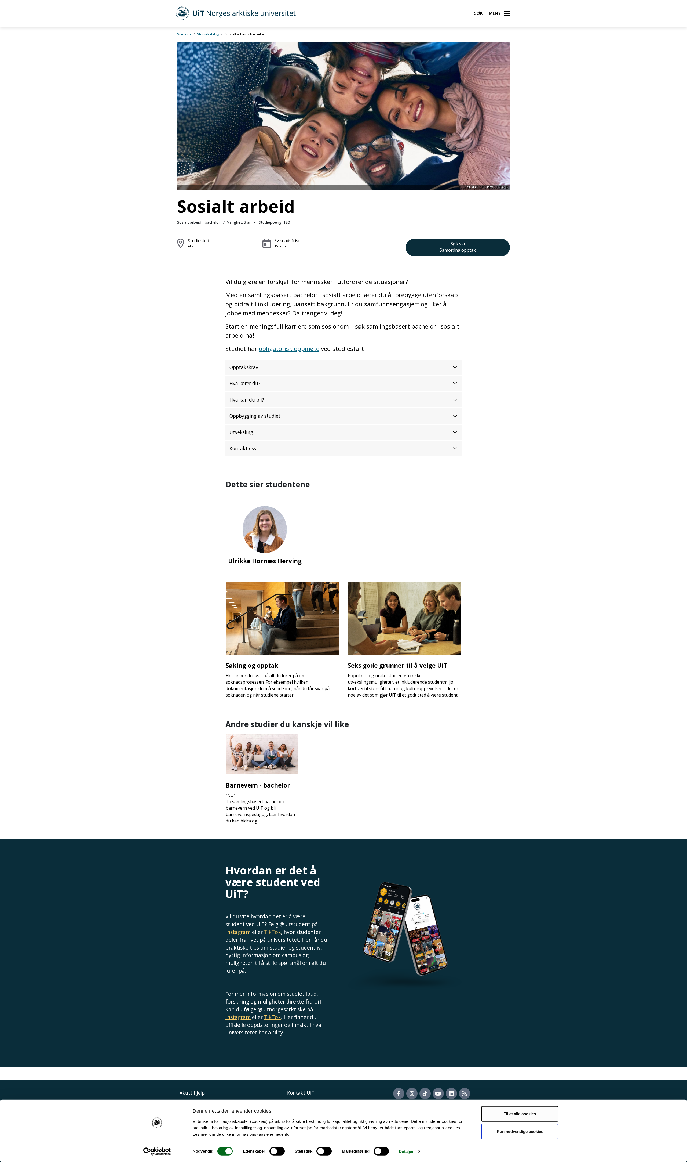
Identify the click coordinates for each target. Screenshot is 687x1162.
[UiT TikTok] (425, 1093)
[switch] (277, 1151)
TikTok (272, 932)
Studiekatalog (208, 34)
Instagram (238, 932)
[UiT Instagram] (412, 1093)
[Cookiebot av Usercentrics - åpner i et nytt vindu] (157, 1151)
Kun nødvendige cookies (520, 1131)
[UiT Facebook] (398, 1093)
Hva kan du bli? (246, 399)
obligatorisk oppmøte (289, 348)
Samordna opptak (458, 247)
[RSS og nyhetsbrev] (464, 1093)
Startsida (184, 34)
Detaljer (406, 1151)
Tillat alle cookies (520, 1114)
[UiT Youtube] (438, 1093)
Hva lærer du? (244, 383)
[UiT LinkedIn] (451, 1093)
